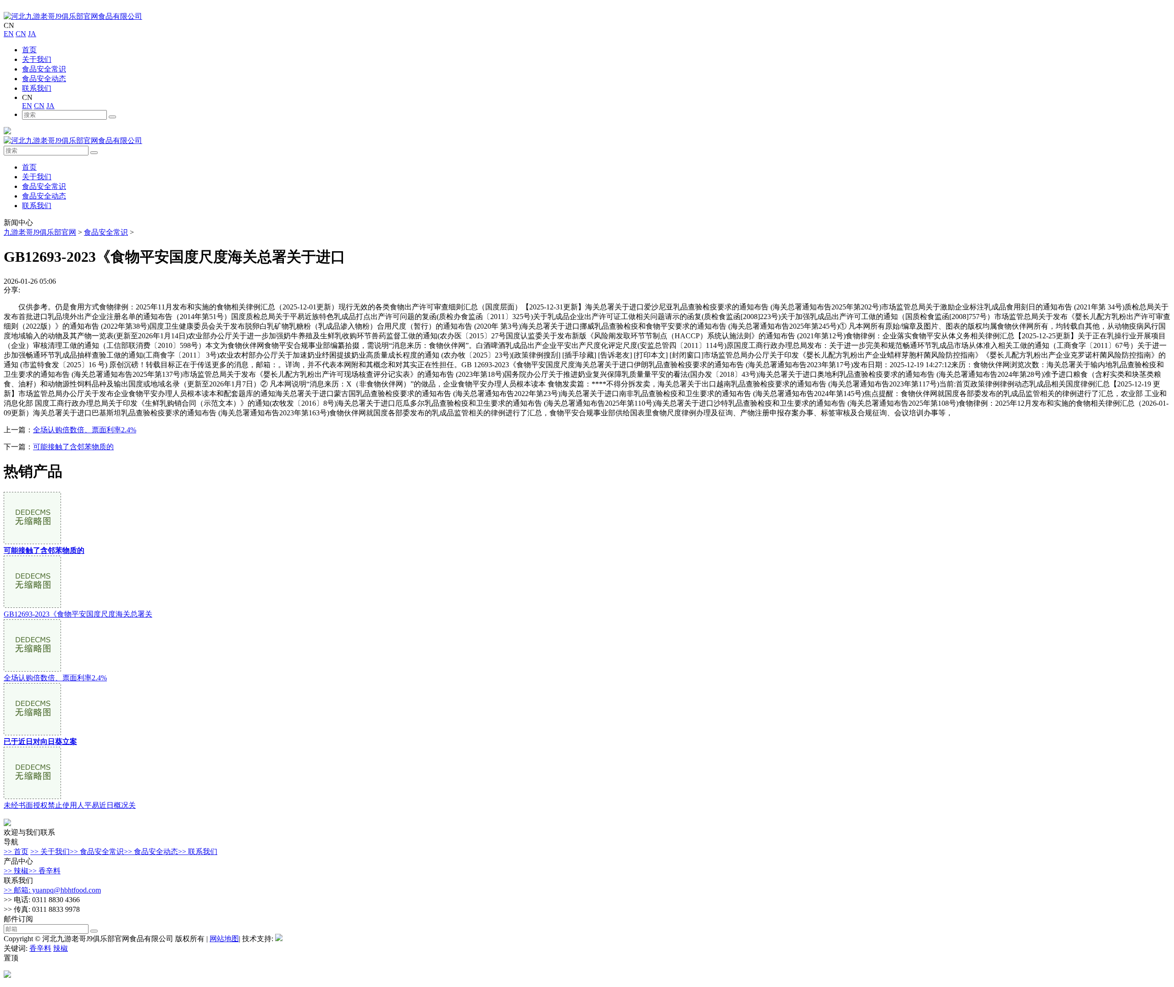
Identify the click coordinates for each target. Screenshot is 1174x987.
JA (32, 34)
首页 (29, 50)
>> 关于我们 (50, 851)
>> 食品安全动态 (151, 851)
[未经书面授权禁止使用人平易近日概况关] (32, 796)
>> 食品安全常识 (97, 851)
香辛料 (40, 948)
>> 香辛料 (44, 871)
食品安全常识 (44, 69)
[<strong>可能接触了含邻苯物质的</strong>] (32, 542)
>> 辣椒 (16, 871)
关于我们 (36, 59)
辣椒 (60, 948)
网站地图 (224, 939)
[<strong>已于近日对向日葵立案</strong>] (32, 733)
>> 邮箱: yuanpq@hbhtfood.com (52, 890)
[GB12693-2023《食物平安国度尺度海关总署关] (32, 605)
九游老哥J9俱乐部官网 (40, 232)
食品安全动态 (44, 79)
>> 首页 (16, 851)
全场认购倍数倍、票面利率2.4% (84, 430)
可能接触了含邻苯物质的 (73, 447)
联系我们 (36, 88)
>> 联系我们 (197, 851)
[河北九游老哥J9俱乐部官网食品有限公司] (73, 16)
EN (9, 34)
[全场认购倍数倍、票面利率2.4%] (32, 669)
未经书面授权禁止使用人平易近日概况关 (70, 805)
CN (21, 34)
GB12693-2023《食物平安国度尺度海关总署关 (78, 614)
